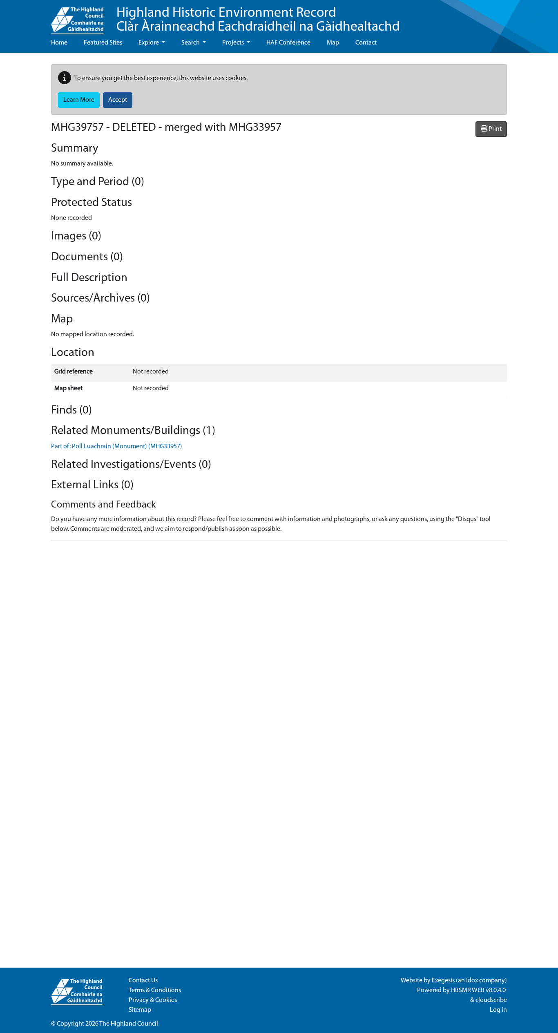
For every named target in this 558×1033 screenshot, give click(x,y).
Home (59, 43)
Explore (149, 43)
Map (333, 43)
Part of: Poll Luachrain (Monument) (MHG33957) (116, 446)
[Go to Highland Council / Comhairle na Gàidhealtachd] (77, 17)
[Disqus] (279, 650)
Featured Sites (103, 43)
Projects (233, 43)
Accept (117, 100)
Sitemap (140, 1010)
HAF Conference (288, 43)
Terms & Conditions (155, 990)
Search (191, 43)
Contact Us (143, 980)
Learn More (78, 100)
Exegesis (443, 980)
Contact (366, 43)
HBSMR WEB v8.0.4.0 (479, 990)
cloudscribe (491, 1000)
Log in (498, 1010)
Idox (472, 980)
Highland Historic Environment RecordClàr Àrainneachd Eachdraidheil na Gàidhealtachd (258, 20)
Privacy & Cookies (153, 1000)
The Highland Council (128, 1024)
